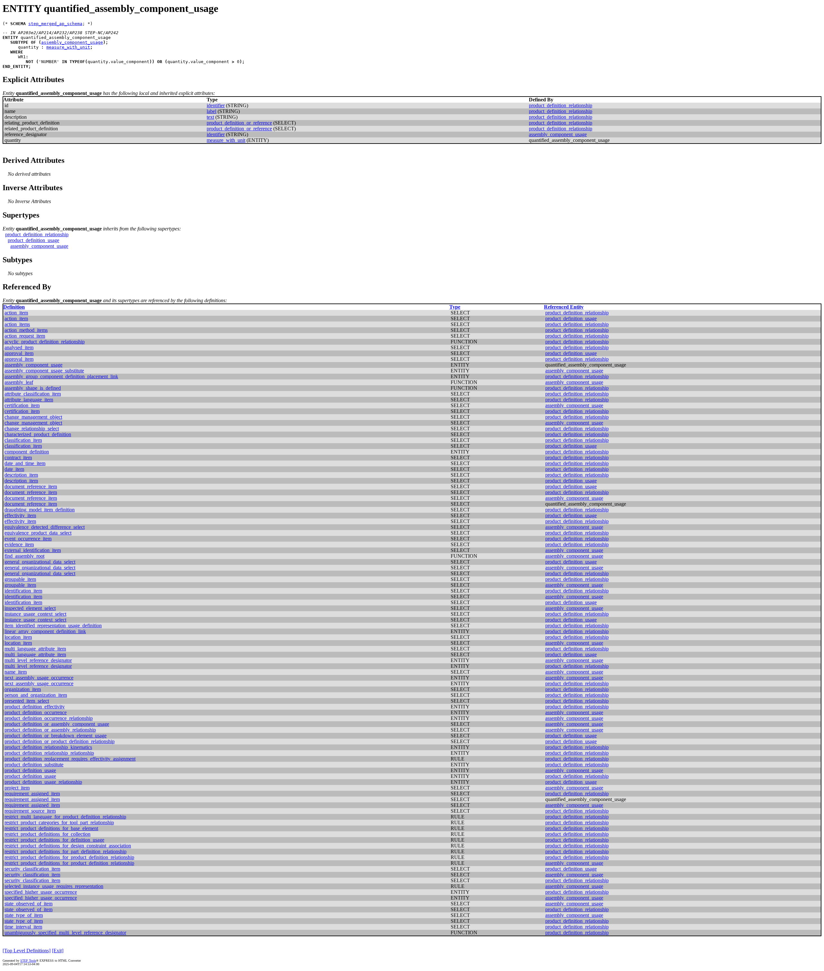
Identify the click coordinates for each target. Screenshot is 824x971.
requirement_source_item (30, 811)
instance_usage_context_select (35, 614)
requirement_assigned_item (32, 793)
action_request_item (25, 336)
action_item (16, 312)
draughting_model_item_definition (40, 509)
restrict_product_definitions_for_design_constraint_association (68, 845)
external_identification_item (33, 550)
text (210, 117)
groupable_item (20, 579)
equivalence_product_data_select (38, 533)
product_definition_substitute (34, 764)
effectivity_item (20, 515)
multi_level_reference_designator (38, 660)
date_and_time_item (25, 463)
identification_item (23, 590)
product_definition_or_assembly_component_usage (57, 724)
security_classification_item (32, 869)
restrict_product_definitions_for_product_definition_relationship (69, 857)
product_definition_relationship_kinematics (48, 747)
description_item (21, 475)
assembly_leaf (19, 382)
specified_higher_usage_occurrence (41, 892)
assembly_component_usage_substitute (44, 370)
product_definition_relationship (560, 105)
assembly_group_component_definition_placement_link (61, 376)
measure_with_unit (68, 47)
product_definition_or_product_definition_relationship (60, 741)
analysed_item (19, 347)
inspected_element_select (30, 608)
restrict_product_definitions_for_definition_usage (54, 840)
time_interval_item (23, 926)
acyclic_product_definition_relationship (45, 341)
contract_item (18, 457)
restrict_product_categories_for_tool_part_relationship (59, 822)
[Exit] (57, 950)
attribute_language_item (29, 399)
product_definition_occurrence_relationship (49, 718)
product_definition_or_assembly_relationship (50, 730)
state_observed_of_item (28, 903)
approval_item (19, 353)
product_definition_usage (33, 240)
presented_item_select (27, 701)
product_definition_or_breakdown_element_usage (56, 735)
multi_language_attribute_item (35, 648)
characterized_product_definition (38, 434)
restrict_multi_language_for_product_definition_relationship (65, 816)
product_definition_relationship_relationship (49, 753)
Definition (14, 307)
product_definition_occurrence (36, 712)
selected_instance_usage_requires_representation (54, 886)
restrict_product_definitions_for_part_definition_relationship (65, 851)
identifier (216, 105)
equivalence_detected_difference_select (45, 527)
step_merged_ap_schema (55, 23)
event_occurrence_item (28, 538)
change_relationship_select (32, 428)
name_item (16, 672)
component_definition (27, 451)
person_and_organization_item (36, 695)
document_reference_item (31, 486)
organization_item (23, 689)
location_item (18, 637)
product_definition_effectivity (35, 706)
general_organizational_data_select (40, 562)
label (211, 111)
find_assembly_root (24, 556)
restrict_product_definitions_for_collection (47, 834)
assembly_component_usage (72, 42)
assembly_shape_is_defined (33, 388)
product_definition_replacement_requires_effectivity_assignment (70, 758)
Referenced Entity (564, 307)
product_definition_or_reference (239, 123)
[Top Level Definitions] (27, 950)
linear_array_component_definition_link (45, 631)
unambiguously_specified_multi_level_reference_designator (65, 932)
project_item (17, 787)
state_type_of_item (24, 915)
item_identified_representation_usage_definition (53, 625)
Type (454, 307)
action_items (17, 324)
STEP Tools (28, 960)
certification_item (22, 405)
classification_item (23, 440)
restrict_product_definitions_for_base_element (51, 828)
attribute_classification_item (33, 394)
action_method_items (26, 330)
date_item (14, 469)
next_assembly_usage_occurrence (39, 677)
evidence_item (19, 544)
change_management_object (33, 417)
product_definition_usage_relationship (43, 782)
